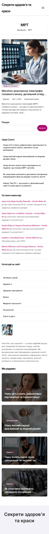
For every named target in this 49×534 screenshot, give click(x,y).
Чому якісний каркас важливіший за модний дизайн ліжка (24, 157)
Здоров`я (7, 284)
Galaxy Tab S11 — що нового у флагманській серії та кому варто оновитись (23, 184)
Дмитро (6, 99)
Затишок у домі (10, 278)
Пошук (5, 122)
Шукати (42, 128)
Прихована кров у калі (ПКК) (13, 241)
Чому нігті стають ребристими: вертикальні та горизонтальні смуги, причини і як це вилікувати (24, 147)
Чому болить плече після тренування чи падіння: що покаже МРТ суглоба (22, 166)
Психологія (8, 310)
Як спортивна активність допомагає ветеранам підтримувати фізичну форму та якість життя (25, 175)
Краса (6, 297)
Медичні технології (11, 86)
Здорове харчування (12, 290)
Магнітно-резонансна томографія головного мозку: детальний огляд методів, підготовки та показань (23, 94)
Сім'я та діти (9, 316)
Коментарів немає (31, 99)
